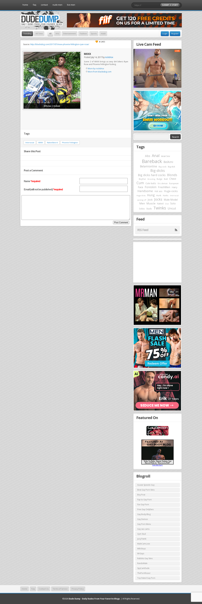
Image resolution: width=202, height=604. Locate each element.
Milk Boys (141, 548)
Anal (156, 155)
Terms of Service (60, 589)
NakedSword (52, 142)
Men (142, 203)
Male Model (171, 199)
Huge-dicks (141, 195)
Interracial (29, 142)
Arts (57, 33)
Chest (172, 179)
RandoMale (142, 563)
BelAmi (168, 162)
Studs (149, 208)
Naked (160, 203)
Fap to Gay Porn (144, 499)
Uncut (172, 208)
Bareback (152, 161)
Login (164, 33)
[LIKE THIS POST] (96, 41)
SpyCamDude (143, 568)
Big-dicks (157, 170)
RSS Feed (142, 230)
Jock (150, 199)
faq (34, 4)
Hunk (158, 195)
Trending (27, 33)
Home (24, 589)
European (174, 183)
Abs (147, 156)
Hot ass (158, 191)
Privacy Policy (78, 589)
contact (44, 4)
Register (175, 33)
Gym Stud (141, 534)
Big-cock (162, 166)
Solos (142, 208)
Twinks (159, 208)
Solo (173, 203)
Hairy (174, 187)
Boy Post (141, 494)
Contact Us (44, 589)
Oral (167, 204)
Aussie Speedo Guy (145, 485)
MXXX (40, 142)
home (25, 4)
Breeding (151, 179)
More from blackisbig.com (99, 71)
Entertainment (69, 33)
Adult (103, 33)
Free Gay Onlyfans (145, 509)
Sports (94, 33)
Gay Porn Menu (144, 524)
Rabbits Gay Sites (145, 558)
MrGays (140, 553)
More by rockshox (96, 68)
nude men (57, 4)
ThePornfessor (144, 573)
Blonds (172, 175)
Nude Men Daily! (157, 465)
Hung (151, 195)
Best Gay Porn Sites (145, 489)
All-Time (39, 33)
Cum (140, 183)
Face (140, 187)
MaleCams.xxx (143, 543)
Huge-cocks (171, 191)
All (50, 33)
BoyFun (142, 179)
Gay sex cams (143, 529)
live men (71, 4)
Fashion (83, 33)
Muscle (150, 203)
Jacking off (141, 200)
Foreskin (150, 187)
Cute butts (151, 183)
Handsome (145, 191)
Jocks (158, 199)
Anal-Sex (165, 156)
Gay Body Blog (144, 514)
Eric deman (163, 183)
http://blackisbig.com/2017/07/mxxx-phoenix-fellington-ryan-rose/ (59, 44)
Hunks (165, 195)
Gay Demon (142, 519)
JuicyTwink (141, 538)
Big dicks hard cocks (152, 175)
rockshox (109, 57)
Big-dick (171, 166)
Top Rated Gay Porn (146, 578)
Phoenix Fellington (70, 142)
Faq (33, 589)
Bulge (159, 179)
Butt (166, 179)
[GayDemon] (157, 435)
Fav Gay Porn (143, 504)
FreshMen (164, 187)
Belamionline (148, 166)
